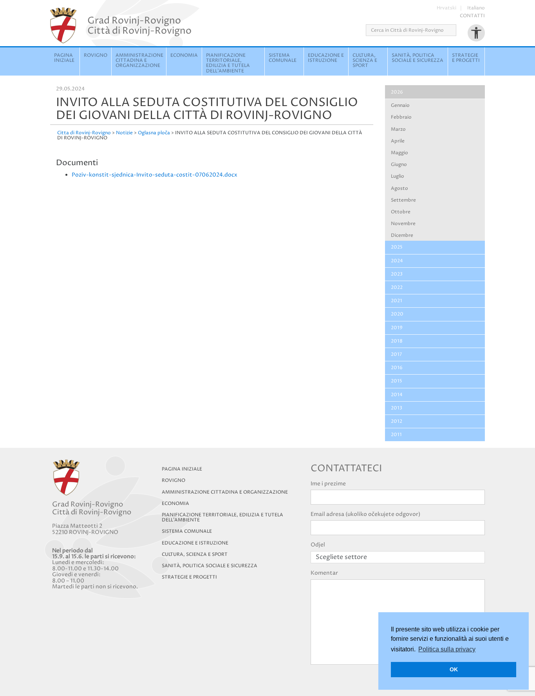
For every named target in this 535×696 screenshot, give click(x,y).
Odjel (318, 545)
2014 (397, 394)
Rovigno (95, 55)
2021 (396, 301)
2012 (396, 421)
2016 (397, 367)
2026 (397, 92)
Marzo (398, 129)
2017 (396, 354)
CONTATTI (472, 16)
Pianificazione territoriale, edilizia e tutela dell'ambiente (228, 63)
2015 (396, 381)
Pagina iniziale (64, 58)
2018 (397, 341)
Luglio (397, 176)
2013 (396, 408)
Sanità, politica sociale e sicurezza (417, 58)
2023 (397, 274)
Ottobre (400, 212)
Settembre (403, 200)
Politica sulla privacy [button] (446, 649)
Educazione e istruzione (326, 58)
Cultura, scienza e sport (364, 60)
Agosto (399, 188)
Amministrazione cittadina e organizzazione (139, 60)
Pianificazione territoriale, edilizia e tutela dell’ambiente (222, 517)
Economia (184, 55)
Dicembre (402, 235)
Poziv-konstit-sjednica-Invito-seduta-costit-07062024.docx (154, 175)
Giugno (399, 164)
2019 (397, 328)
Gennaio (400, 105)
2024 (397, 261)
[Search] (459, 30)
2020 (397, 314)
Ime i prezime (328, 484)
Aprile (398, 141)
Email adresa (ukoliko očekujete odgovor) (365, 514)
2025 (397, 247)
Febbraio (401, 117)
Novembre (403, 223)
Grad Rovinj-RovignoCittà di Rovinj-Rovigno (139, 25)
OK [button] (454, 669)
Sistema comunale (282, 58)
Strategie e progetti (466, 58)
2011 (396, 434)
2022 (397, 287)
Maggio (399, 153)
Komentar (324, 573)
